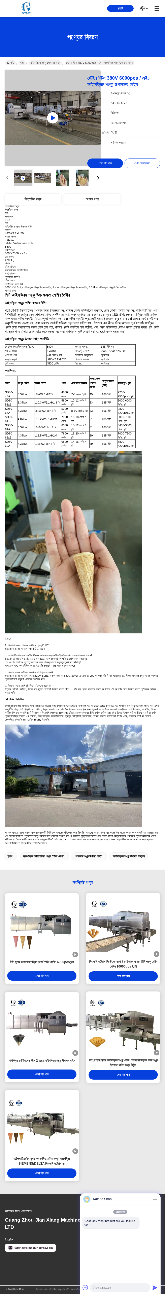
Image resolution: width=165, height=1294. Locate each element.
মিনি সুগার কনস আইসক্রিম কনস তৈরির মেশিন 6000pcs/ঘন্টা (42, 962)
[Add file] (85, 1287)
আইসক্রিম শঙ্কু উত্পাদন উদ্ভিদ (129, 856)
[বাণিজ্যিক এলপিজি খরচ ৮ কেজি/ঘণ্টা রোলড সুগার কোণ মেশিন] (53, 118)
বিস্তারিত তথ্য (33, 199)
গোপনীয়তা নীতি (10, 1289)
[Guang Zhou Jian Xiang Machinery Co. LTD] (27, 8)
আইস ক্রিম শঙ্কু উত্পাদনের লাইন (45, 62)
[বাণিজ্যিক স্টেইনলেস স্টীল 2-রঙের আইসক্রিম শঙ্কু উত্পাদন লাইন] (42, 1023)
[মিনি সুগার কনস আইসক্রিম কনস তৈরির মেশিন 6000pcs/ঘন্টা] (42, 925)
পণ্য (22, 62)
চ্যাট (120, 8)
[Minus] (155, 1199)
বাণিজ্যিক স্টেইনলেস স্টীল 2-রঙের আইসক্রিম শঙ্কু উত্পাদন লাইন (42, 1060)
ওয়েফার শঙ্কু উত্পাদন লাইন (88, 856)
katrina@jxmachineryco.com (33, 1247)
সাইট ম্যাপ (21, 1289)
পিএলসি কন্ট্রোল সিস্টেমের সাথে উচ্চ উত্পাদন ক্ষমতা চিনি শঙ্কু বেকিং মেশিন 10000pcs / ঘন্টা (123, 964)
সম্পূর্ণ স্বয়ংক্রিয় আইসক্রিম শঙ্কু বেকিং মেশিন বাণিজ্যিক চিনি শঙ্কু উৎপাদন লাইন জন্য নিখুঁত (123, 1062)
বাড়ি (12, 62)
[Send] (155, 1287)
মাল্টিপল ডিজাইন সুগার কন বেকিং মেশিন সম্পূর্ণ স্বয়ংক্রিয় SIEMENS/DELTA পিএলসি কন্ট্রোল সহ (41, 1161)
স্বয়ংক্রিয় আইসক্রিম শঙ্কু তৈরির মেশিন (43, 856)
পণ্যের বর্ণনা (92, 199)
